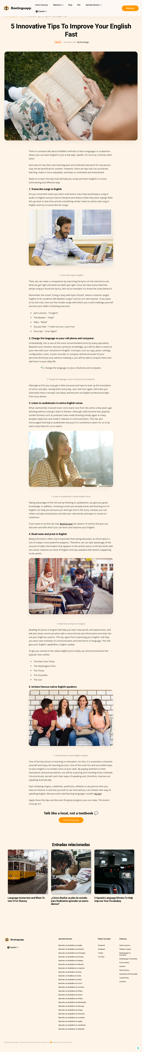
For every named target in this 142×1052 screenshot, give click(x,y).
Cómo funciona (41, 5)
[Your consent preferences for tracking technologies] (138, 1048)
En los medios (124, 962)
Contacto (122, 981)
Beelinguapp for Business (128, 959)
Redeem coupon (125, 949)
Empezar (130, 8)
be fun (98, 793)
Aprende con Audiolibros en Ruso (70, 972)
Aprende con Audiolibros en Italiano (70, 960)
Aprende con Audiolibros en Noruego (71, 1006)
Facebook (101, 945)
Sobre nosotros (124, 945)
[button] (58, 5)
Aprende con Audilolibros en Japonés (71, 968)
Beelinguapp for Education (125, 954)
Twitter (100, 953)
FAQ (78, 5)
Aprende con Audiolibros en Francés (71, 957)
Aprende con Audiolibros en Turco (70, 983)
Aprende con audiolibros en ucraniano (71, 1017)
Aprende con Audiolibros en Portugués (71, 953)
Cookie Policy (124, 978)
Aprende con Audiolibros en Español (71, 949)
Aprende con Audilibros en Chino (69, 976)
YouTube (101, 957)
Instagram (101, 949)
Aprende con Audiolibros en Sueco (70, 995)
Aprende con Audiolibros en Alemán (71, 964)
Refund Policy (124, 970)
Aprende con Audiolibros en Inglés (70, 945)
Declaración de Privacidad (128, 974)
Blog (70, 5)
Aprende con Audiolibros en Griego (70, 1010)
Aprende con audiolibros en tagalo (70, 1021)
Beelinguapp (66, 523)
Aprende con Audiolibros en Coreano (71, 987)
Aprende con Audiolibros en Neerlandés (72, 1002)
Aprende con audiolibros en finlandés (71, 1029)
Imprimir (122, 966)
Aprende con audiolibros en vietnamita (71, 1025)
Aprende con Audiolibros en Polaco (70, 998)
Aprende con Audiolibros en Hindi (70, 979)
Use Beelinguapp (71, 820)
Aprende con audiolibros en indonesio (71, 1014)
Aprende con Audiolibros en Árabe (70, 991)
